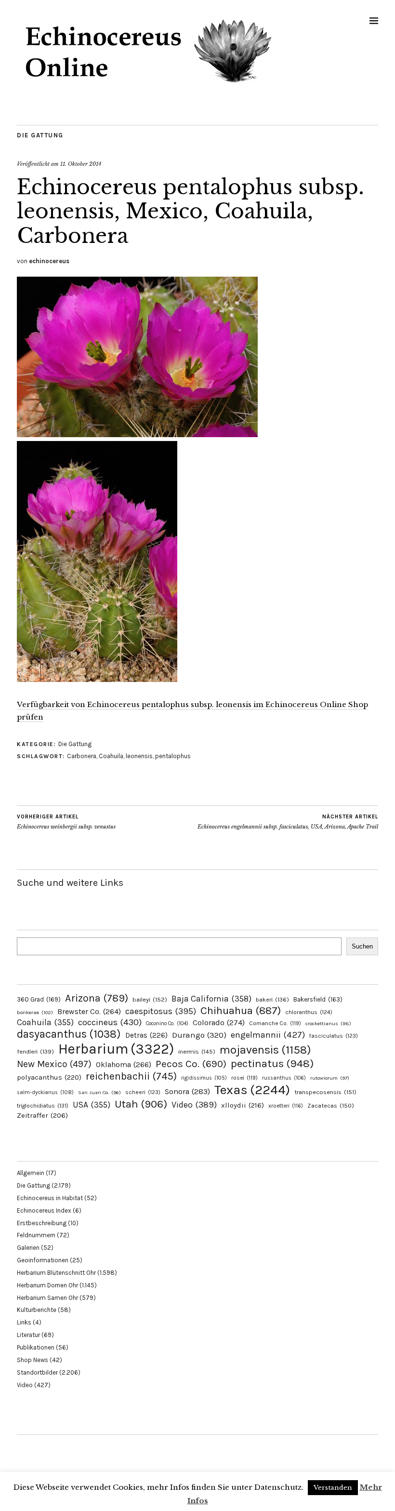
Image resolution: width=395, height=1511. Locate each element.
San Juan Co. (99, 1092)
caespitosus (160, 1011)
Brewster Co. (89, 1011)
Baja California (211, 998)
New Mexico (54, 1064)
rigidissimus (204, 1078)
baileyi (149, 999)
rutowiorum (329, 1078)
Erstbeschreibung (41, 1223)
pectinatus (272, 1063)
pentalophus (173, 756)
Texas (252, 1089)
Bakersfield (317, 999)
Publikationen (35, 1347)
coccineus (110, 1022)
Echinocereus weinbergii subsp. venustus (66, 822)
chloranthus (308, 1012)
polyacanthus (49, 1077)
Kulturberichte (36, 1309)
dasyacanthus (69, 1034)
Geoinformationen (42, 1260)
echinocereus (49, 261)
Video (194, 1105)
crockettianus (328, 1023)
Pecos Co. (191, 1064)
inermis (196, 1051)
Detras (146, 1035)
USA (91, 1105)
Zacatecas (330, 1105)
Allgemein (30, 1173)
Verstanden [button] (333, 1488)
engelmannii (268, 1035)
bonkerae (35, 1012)
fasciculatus (333, 1035)
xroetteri (285, 1105)
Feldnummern (36, 1235)
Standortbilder (37, 1372)
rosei (244, 1077)
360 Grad (39, 999)
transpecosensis (325, 1092)
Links (24, 1322)
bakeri (272, 999)
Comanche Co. (275, 1023)
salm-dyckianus (45, 1092)
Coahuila (111, 756)
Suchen (362, 946)
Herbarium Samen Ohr (47, 1297)
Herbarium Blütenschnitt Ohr (56, 1272)
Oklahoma (123, 1064)
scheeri (142, 1092)
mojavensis (265, 1049)
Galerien (28, 1247)
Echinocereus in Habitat (50, 1198)
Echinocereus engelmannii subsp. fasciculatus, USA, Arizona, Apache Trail (288, 822)
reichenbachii (131, 1076)
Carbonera (81, 756)
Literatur (28, 1334)
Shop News (32, 1360)
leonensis (139, 756)
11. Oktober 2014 (80, 163)
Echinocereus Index (44, 1210)
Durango (199, 1035)
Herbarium (116, 1049)
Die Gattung (40, 135)
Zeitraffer (42, 1115)
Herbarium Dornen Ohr (47, 1285)
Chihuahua (240, 1010)
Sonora (187, 1091)
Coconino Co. (167, 1023)
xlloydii (242, 1105)
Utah (141, 1103)
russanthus (284, 1078)
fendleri (35, 1051)
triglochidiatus (42, 1105)
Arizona (96, 998)
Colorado (219, 1022)
